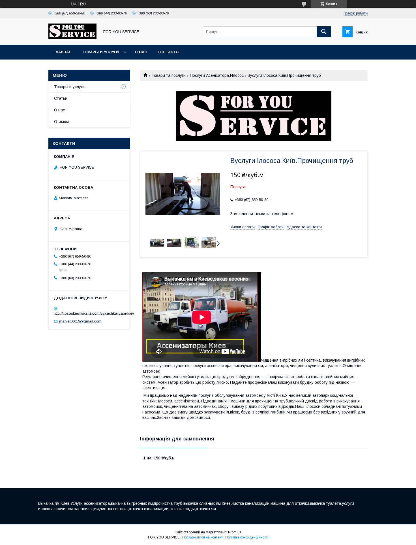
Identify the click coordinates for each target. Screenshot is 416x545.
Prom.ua (234, 532)
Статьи (60, 98)
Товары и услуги (100, 52)
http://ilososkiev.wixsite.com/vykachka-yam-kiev (94, 313)
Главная (62, 52)
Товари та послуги (168, 75)
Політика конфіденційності (246, 537)
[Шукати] (324, 31)
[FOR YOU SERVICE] (72, 37)
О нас (141, 52)
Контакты (168, 52)
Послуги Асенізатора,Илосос (217, 75)
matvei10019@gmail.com (80, 321)
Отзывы (61, 121)
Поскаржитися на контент (202, 537)
